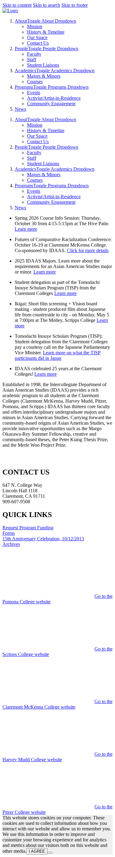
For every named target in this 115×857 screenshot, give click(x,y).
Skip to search (46, 5)
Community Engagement (51, 103)
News (20, 109)
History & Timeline (45, 32)
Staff (31, 59)
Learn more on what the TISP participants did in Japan (58, 355)
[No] (50, 853)
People (21, 48)
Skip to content (17, 5)
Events (33, 92)
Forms (8, 533)
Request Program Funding (27, 527)
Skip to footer (74, 5)
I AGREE (37, 851)
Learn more (26, 229)
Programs (24, 87)
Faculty (34, 54)
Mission (34, 26)
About (21, 21)
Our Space (37, 37)
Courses (35, 81)
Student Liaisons (43, 65)
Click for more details (88, 250)
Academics (25, 70)
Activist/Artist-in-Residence (54, 98)
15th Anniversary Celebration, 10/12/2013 (43, 538)
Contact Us (38, 43)
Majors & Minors (43, 76)
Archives (11, 544)
